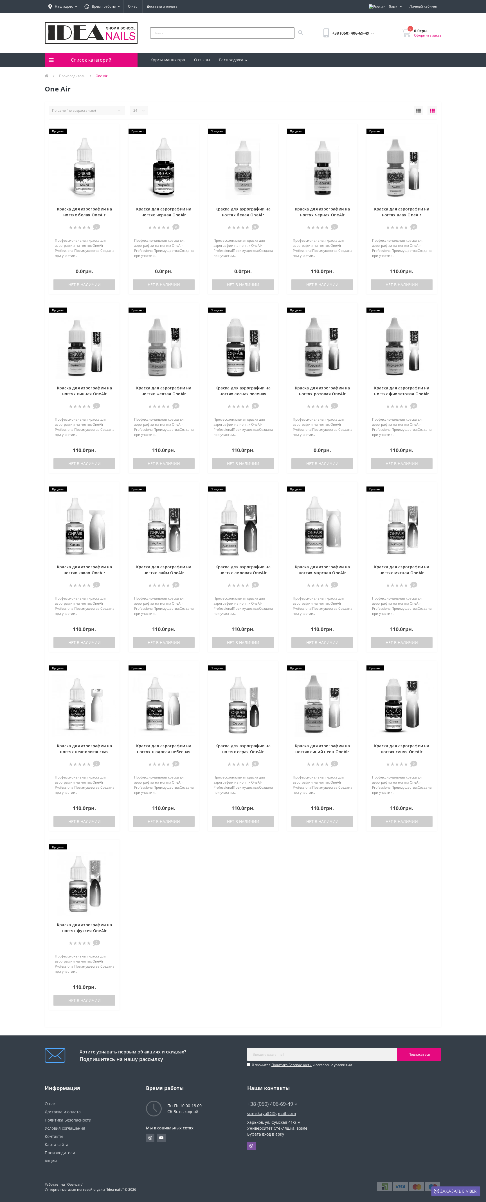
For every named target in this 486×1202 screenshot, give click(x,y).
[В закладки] (112, 131)
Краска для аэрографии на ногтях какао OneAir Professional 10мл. (84, 572)
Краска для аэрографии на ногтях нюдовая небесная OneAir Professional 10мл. (163, 751)
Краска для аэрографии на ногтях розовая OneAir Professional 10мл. (322, 393)
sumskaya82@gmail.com (271, 1113)
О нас (132, 6)
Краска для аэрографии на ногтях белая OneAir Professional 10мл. (243, 214)
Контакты (54, 1136)
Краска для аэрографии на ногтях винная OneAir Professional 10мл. (84, 393)
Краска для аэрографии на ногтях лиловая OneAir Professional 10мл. (243, 572)
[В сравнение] (112, 140)
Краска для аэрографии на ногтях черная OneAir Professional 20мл (163, 214)
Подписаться (419, 1054)
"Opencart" (74, 1184)
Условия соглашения (65, 1128)
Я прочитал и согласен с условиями (302, 1064)
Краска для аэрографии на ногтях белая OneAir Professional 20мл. (84, 214)
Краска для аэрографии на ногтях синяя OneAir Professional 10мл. (401, 751)
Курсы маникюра (167, 59)
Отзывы (202, 59)
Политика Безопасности (291, 1064)
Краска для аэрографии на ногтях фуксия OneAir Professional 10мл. (84, 930)
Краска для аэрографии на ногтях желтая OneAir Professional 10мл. (163, 393)
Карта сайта (56, 1144)
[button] (63, 6)
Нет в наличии (84, 284)
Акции (51, 1160)
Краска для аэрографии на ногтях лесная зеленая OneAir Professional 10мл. (243, 393)
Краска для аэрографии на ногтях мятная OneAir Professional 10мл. (401, 572)
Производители (60, 1152)
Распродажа (231, 59)
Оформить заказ (427, 35)
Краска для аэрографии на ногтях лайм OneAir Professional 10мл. (163, 572)
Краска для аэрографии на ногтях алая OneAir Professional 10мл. (401, 214)
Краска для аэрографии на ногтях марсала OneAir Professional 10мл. (322, 572)
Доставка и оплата (162, 6)
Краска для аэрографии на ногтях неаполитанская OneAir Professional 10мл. (84, 751)
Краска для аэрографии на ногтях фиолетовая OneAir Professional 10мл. (401, 393)
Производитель (72, 75)
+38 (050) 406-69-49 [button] (270, 1104)
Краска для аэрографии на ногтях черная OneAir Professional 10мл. (322, 214)
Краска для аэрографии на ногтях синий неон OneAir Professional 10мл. (322, 751)
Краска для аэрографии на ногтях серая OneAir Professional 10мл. (243, 751)
